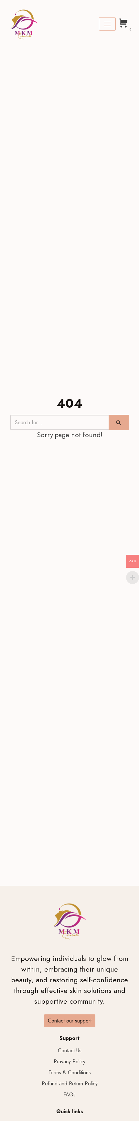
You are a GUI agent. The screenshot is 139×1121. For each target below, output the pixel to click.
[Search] (119, 422)
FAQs (69, 1094)
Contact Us (69, 1050)
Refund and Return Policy (70, 1083)
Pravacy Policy (69, 1061)
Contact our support (69, 1020)
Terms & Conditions (69, 1072)
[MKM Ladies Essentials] (24, 24)
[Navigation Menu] (107, 24)
